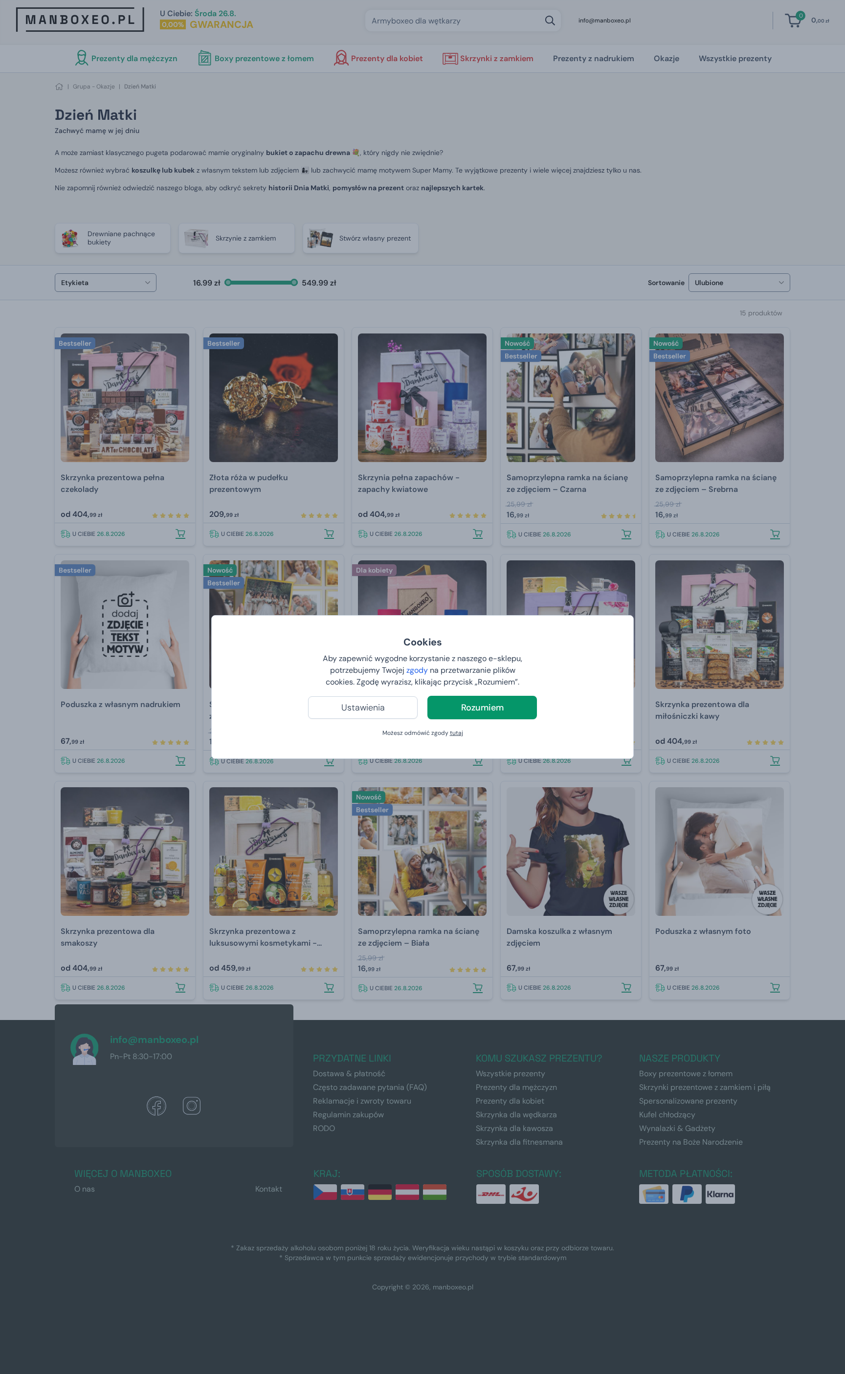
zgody (417, 670)
